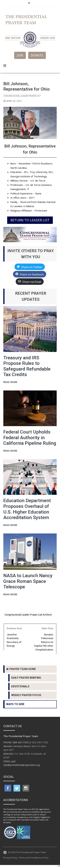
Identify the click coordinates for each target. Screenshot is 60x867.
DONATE (37, 55)
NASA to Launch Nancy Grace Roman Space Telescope (27, 581)
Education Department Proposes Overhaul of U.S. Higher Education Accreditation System (27, 509)
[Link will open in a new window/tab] (7, 788)
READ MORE (10, 382)
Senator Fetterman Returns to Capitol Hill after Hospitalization (43, 642)
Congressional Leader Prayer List (22, 96)
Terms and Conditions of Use (33, 857)
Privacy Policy (10, 857)
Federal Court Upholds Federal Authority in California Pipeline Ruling (29, 437)
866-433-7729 (20, 742)
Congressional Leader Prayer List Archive (28, 614)
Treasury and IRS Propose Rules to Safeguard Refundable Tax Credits (26, 366)
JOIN (20, 55)
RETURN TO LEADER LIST (30, 220)
